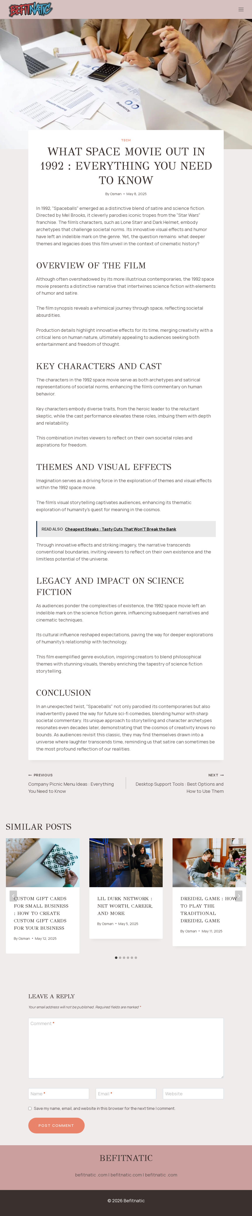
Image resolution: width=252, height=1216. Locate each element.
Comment (43, 1023)
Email (105, 1094)
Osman (116, 193)
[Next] (238, 895)
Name (38, 1094)
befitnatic (126, 1158)
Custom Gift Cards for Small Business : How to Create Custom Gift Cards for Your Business (41, 913)
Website (174, 1094)
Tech (126, 140)
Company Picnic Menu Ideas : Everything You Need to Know (71, 783)
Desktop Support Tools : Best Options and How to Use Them (180, 783)
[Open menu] (241, 9)
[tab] (116, 957)
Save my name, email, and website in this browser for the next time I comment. (104, 1108)
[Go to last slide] (13, 895)
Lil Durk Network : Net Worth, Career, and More (125, 906)
